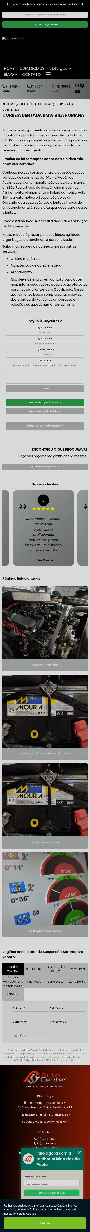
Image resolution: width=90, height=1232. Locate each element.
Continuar (45, 1223)
